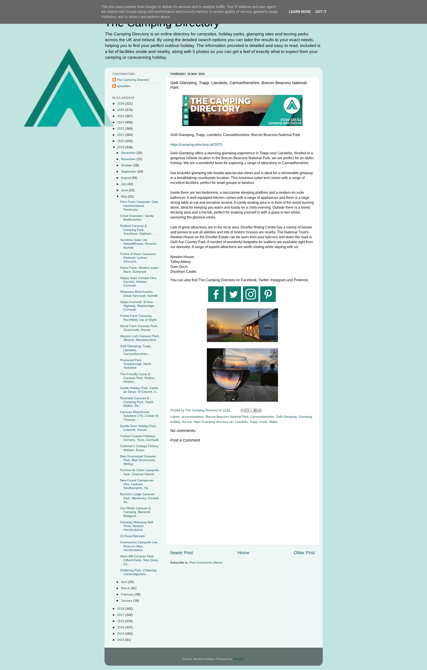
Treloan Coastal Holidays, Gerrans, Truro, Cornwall (139, 438)
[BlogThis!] (247, 410)
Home (243, 552)
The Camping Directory (133, 79)
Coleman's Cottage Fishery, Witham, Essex (139, 448)
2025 (121, 110)
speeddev (124, 86)
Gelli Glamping (286, 416)
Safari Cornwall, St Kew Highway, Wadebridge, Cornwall (137, 306)
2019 (121, 147)
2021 (121, 134)
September (129, 171)
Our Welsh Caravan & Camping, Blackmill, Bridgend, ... (135, 512)
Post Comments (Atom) (205, 562)
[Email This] (243, 410)
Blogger (238, 659)
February (128, 594)
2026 (121, 103)
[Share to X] (251, 410)
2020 (121, 141)
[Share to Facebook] (255, 410)
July (124, 184)
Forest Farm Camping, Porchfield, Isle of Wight (138, 317)
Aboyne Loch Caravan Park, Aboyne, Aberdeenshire (140, 338)
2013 (121, 639)
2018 (121, 608)
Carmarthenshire (262, 416)
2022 (121, 128)
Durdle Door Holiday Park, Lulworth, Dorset (138, 428)
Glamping (305, 416)
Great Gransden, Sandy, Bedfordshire (137, 217)
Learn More (300, 12)
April (124, 582)
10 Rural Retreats (132, 536)
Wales (273, 422)
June (125, 190)
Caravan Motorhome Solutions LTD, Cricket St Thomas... (139, 416)
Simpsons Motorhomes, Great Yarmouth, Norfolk (139, 293)
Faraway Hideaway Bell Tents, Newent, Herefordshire (136, 526)
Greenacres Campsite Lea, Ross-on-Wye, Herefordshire (139, 546)
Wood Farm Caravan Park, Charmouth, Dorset (139, 328)
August (126, 177)
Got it (321, 12)
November (129, 159)
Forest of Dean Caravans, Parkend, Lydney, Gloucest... (138, 257)
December (129, 153)
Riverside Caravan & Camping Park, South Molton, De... (136, 402)
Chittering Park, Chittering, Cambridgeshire (138, 572)
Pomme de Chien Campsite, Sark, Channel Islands (140, 472)
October (127, 165)
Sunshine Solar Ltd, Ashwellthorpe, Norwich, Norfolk (138, 243)
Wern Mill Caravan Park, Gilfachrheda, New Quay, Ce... (139, 560)
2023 (121, 122)
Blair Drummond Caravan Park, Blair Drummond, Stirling (138, 460)
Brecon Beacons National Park (227, 416)
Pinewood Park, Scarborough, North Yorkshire (135, 364)
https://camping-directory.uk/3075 (196, 145)
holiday (175, 422)
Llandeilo (241, 422)
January (127, 600)
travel (263, 422)
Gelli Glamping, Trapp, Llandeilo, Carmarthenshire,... (136, 350)
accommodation (192, 416)
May (124, 196)
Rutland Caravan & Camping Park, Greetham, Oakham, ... (138, 229)
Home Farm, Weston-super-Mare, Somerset (140, 269)
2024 (121, 116)
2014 (121, 633)
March (126, 588)
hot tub (187, 422)
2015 (121, 627)
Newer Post (181, 552)
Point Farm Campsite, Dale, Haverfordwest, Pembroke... (139, 205)
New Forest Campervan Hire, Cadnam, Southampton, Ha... (137, 484)
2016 (121, 621)
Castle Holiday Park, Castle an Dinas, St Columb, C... (139, 389)
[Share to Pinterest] (260, 410)
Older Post (304, 552)
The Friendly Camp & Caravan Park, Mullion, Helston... (137, 378)
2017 (121, 615)
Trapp (254, 422)
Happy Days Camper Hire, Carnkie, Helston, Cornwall (138, 281)
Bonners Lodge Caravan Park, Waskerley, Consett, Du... (139, 498)
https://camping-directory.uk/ (213, 422)
